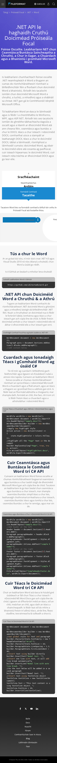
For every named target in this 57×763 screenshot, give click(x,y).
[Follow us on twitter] (26, 709)
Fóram (28, 730)
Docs (28, 722)
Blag (28, 738)
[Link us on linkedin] (37, 709)
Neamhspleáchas (28, 185)
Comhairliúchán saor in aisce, (28, 734)
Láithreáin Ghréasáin (28, 742)
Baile (28, 718)
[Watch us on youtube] (31, 709)
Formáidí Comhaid (28, 193)
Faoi (28, 746)
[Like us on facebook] (20, 709)
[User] (48, 4)
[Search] (53, 4)
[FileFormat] (17, 4)
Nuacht (28, 726)
